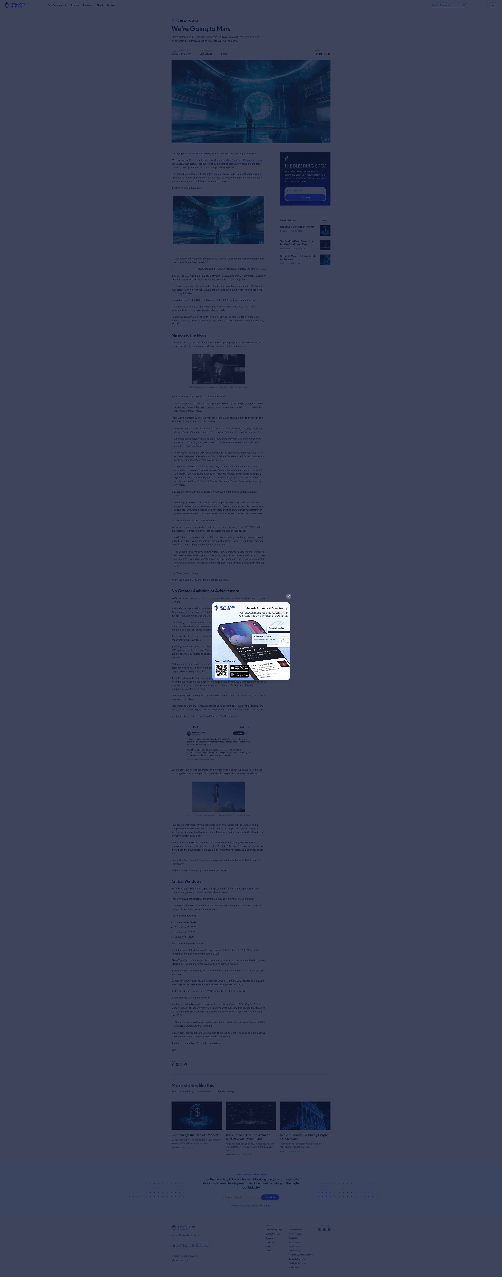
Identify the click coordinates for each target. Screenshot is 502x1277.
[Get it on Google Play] (239, 675)
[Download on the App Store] (239, 668)
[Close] (288, 596)
